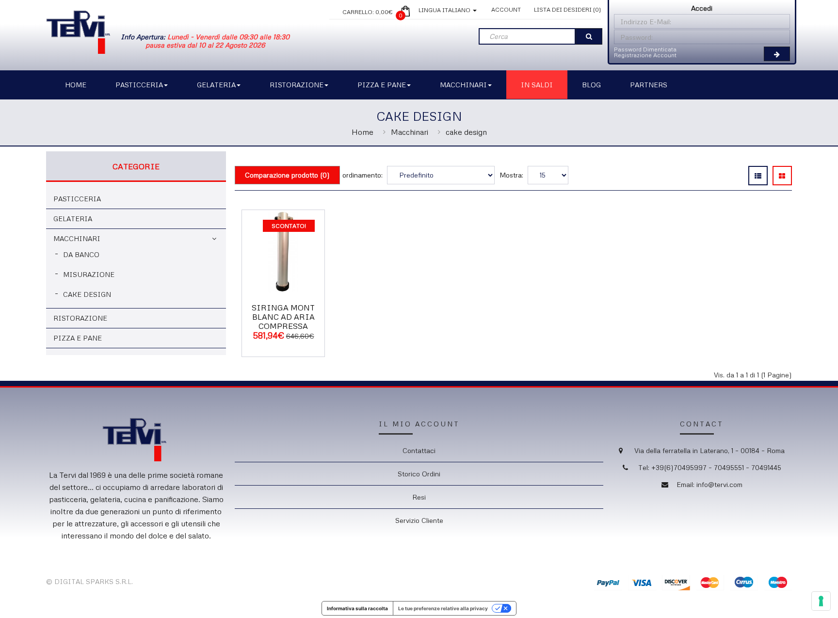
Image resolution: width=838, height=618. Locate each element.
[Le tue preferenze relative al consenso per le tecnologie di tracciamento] (821, 601)
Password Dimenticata (645, 49)
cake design (466, 132)
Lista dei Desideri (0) (567, 9)
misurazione (88, 274)
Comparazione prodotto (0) (287, 175)
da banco (81, 254)
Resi (419, 497)
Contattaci (419, 450)
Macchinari (409, 132)
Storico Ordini (419, 474)
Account (506, 9)
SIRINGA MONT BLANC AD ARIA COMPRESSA (283, 317)
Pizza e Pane (77, 338)
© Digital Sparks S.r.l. (89, 581)
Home (362, 132)
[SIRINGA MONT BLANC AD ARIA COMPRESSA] (283, 250)
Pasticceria (77, 199)
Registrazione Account (645, 55)
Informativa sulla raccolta (357, 608)
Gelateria (72, 218)
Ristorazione (80, 318)
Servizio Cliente (419, 520)
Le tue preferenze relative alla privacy (443, 608)
